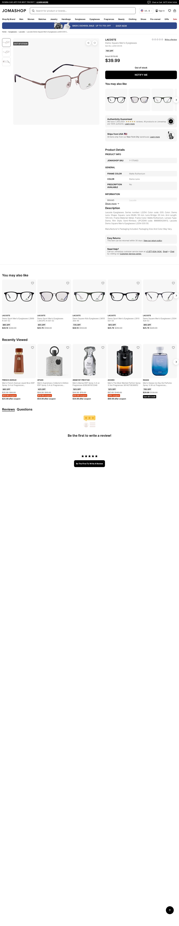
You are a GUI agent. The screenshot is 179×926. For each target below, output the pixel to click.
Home (4, 32)
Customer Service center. (131, 254)
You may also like (116, 83)
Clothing (132, 19)
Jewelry (53, 19)
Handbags (66, 19)
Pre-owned (155, 19)
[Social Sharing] (88, 42)
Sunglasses (80, 19)
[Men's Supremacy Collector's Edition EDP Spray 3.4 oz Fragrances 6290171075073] (67, 347)
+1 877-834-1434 (154, 251)
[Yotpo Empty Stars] (157, 39)
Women (31, 19)
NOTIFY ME (141, 74)
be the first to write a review (89, 463)
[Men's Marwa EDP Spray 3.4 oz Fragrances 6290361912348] (102, 347)
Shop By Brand (8, 19)
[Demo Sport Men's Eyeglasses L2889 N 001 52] (32, 283)
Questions (24, 409)
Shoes (143, 19)
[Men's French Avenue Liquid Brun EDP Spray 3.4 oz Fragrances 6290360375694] (32, 347)
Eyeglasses (95, 19)
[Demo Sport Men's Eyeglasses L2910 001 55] (138, 283)
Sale (175, 19)
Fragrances (109, 19)
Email (165, 251)
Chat (172, 251)
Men (21, 19)
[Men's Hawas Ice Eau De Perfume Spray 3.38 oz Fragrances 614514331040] (173, 347)
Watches (42, 19)
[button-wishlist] (169, 10)
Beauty (121, 19)
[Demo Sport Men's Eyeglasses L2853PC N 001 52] (67, 283)
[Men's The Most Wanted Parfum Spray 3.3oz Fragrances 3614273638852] (138, 347)
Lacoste (22, 32)
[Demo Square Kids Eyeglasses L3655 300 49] (102, 283)
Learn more (130, 124)
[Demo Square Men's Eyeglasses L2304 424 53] (173, 283)
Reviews (8, 409)
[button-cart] (174, 10)
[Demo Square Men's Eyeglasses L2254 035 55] (94, 42)
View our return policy (152, 240)
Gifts (167, 19)
